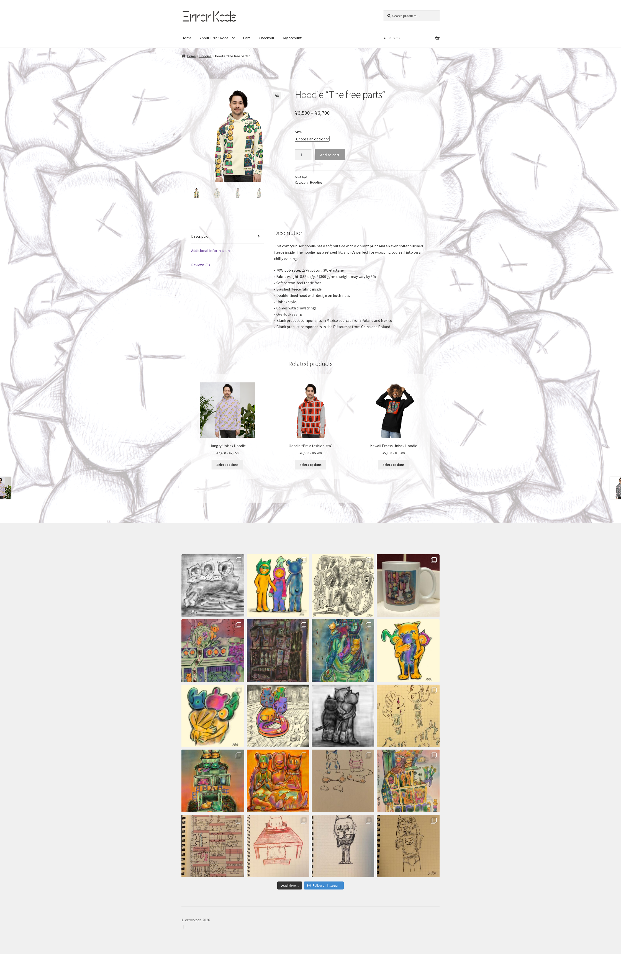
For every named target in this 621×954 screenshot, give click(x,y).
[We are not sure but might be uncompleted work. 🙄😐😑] (278, 716)
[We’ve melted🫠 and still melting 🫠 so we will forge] (343, 585)
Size (298, 131)
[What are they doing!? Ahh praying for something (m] (343, 650)
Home (186, 37)
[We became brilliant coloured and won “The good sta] (212, 781)
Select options (227, 464)
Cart (246, 37)
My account (292, 37)
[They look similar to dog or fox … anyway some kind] (343, 846)
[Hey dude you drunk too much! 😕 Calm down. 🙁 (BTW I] (212, 716)
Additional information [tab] (210, 250)
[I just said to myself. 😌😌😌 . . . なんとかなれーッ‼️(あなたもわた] (212, 846)
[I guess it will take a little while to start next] (212, 650)
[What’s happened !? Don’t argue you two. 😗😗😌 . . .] (278, 846)
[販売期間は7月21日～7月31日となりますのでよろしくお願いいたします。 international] (408, 585)
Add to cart (330, 154)
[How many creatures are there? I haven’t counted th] (408, 781)
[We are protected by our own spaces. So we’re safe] (212, 585)
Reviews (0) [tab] (200, 264)
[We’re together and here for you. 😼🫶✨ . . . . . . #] (343, 716)
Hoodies (205, 56)
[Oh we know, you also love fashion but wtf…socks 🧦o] (278, 585)
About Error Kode (213, 37)
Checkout (267, 37)
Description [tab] (201, 236)
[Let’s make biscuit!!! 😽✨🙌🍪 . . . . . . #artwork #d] (343, 781)
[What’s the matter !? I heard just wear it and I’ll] (408, 846)
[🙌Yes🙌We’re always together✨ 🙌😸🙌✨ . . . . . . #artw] (408, 650)
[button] (277, 95)
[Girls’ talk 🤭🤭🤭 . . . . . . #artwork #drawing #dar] (408, 716)
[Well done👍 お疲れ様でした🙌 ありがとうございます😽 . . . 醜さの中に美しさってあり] (278, 650)
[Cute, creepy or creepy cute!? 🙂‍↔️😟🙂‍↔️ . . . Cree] (278, 781)
